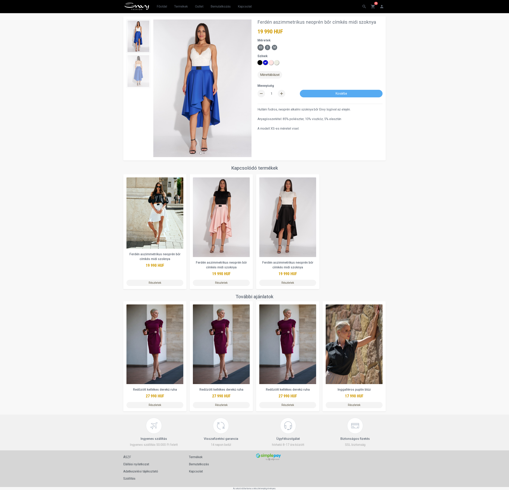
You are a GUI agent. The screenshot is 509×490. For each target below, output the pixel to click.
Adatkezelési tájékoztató (140, 471)
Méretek (264, 40)
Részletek (155, 282)
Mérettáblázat (270, 75)
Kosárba (341, 93)
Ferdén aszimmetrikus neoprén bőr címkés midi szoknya (155, 256)
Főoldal (162, 6)
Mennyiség (265, 86)
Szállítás (129, 478)
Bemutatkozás (221, 6)
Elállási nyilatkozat (136, 464)
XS (260, 47)
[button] (201, 153)
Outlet (199, 6)
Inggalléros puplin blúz (354, 389)
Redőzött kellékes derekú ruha (155, 389)
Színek (262, 56)
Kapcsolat (245, 6)
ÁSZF (127, 457)
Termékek (181, 6)
